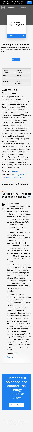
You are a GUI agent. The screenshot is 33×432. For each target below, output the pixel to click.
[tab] (16, 36)
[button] (16, 36)
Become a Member (16, 405)
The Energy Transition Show (15, 45)
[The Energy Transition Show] (16, 24)
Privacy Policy (11, 424)
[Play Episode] (3, 206)
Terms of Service (21, 424)
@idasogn (14, 171)
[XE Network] (8, 7)
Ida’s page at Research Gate (12, 177)
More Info (29, 2)
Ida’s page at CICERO (20, 175)
